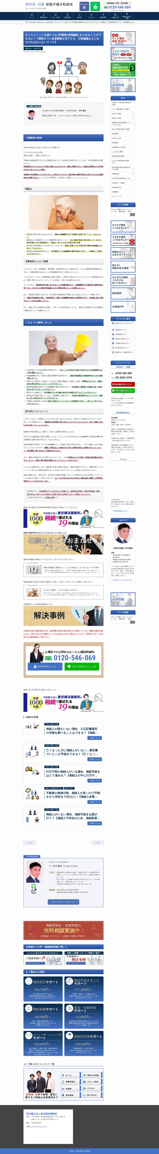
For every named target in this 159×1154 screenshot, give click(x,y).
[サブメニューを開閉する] (133, 113)
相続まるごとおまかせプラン (124, 324)
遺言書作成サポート (122, 348)
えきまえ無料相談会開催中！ (120, 162)
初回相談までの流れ (119, 147)
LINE (95, 4)
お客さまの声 (116, 138)
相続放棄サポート (121, 334)
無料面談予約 (116, 187)
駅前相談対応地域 (118, 156)
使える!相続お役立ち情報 (120, 129)
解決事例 (33, 22)
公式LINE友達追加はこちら (121, 178)
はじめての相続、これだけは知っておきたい (60, 590)
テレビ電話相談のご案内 (120, 109)
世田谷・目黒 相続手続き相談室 (121, 103)
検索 (132, 214)
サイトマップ (116, 196)
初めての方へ (84, 4)
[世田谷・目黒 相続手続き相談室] (52, 4)
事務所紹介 (116, 174)
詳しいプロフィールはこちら (63, 902)
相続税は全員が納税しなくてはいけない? (121, 124)
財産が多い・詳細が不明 (45, 22)
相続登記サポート (121, 330)
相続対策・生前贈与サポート (124, 353)
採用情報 (115, 192)
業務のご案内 (116, 118)
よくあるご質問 (117, 152)
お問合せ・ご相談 (118, 183)
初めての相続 (116, 113)
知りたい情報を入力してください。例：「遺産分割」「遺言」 (121, 210)
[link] (34, 886)
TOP (26, 22)
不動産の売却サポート (122, 343)
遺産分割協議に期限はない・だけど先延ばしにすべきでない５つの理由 (71, 567)
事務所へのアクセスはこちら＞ (36, 1126)
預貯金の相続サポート (122, 339)
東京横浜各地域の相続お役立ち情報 (121, 168)
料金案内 (115, 143)
